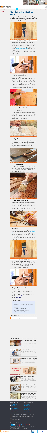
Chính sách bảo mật (14, 411)
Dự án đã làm (27, 9)
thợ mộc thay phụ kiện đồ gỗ (21, 48)
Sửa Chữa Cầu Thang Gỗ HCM (28, 349)
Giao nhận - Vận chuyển (15, 409)
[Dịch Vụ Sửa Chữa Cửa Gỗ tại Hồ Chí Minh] (15, 343)
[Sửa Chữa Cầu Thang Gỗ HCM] (15, 352)
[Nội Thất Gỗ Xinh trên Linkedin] (24, 425)
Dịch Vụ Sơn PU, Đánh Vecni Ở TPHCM (21, 304)
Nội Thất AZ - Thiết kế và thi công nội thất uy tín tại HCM (5, 7)
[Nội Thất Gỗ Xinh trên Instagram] (29, 425)
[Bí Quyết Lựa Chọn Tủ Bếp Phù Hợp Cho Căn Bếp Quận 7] (15, 396)
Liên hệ (2, 11)
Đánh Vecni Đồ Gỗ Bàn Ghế (19, 311)
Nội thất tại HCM (27, 409)
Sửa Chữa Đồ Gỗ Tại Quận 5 (19, 310)
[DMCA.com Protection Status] (12, 425)
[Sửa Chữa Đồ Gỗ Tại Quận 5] (15, 387)
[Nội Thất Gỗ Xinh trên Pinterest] (27, 425)
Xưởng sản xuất (34, 9)
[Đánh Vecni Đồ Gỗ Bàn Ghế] (15, 379)
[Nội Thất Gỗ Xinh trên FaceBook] (17, 425)
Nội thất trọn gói (27, 405)
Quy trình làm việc (14, 405)
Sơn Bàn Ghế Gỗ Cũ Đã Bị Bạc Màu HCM (22, 305)
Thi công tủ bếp (27, 404)
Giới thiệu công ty (14, 404)
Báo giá (45, 9)
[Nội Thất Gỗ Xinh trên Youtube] (19, 425)
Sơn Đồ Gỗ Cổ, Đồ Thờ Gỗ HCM (20, 308)
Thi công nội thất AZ (5, 9)
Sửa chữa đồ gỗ (27, 408)
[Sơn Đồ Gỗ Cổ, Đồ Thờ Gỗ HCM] (15, 361)
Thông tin (40, 9)
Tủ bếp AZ (21, 9)
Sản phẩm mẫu (14, 9)
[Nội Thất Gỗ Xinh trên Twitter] (22, 425)
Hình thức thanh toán (14, 408)
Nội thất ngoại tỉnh (27, 411)
